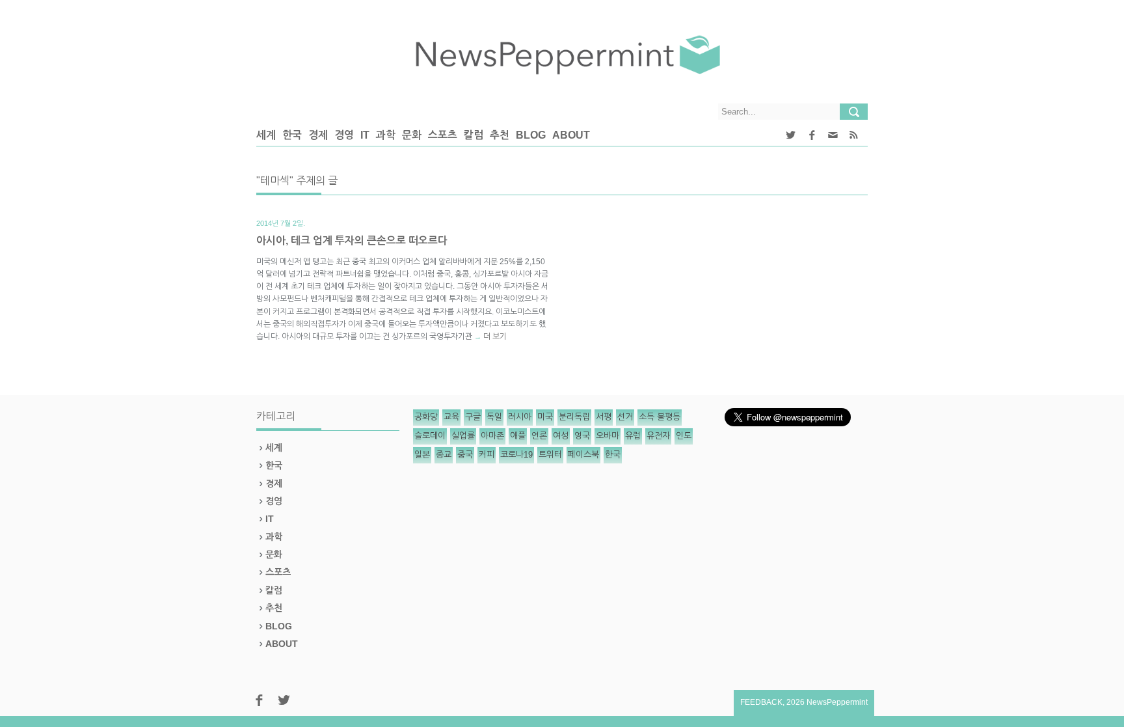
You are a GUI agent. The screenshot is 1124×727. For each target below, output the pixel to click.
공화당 (426, 417)
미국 (545, 417)
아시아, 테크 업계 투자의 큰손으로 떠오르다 (352, 240)
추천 (499, 135)
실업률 (463, 436)
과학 (385, 135)
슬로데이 (430, 436)
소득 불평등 (659, 417)
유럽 (633, 436)
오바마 (607, 436)
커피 (486, 455)
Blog (531, 135)
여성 (561, 436)
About (571, 135)
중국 (465, 455)
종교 (443, 455)
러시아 (519, 417)
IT (364, 135)
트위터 (550, 455)
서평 (603, 417)
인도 (683, 436)
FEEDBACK (761, 702)
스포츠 (442, 135)
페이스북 (583, 455)
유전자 (658, 436)
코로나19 (516, 455)
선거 (625, 417)
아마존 (492, 436)
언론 (539, 436)
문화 (411, 135)
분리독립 (574, 417)
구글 (473, 417)
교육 (451, 417)
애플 (518, 436)
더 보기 (495, 336)
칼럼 (473, 135)
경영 (344, 135)
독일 (494, 417)
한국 (292, 135)
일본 (422, 455)
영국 (582, 436)
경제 (318, 135)
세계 (266, 135)
